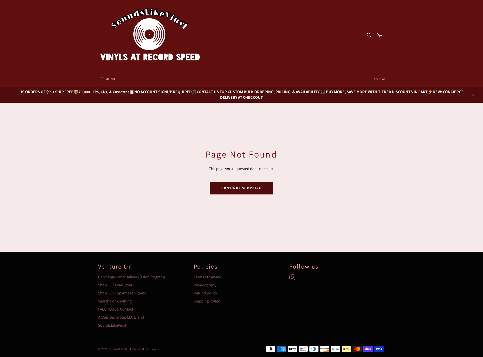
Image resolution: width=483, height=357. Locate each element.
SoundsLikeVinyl (112, 325)
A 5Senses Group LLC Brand (121, 317)
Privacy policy (205, 285)
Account (379, 79)
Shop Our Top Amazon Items (122, 293)
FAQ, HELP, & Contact (115, 309)
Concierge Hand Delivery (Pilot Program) (131, 277)
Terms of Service (207, 277)
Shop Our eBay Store (115, 285)
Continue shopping (241, 188)
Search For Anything (115, 301)
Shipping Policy (207, 301)
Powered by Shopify (145, 349)
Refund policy (205, 293)
